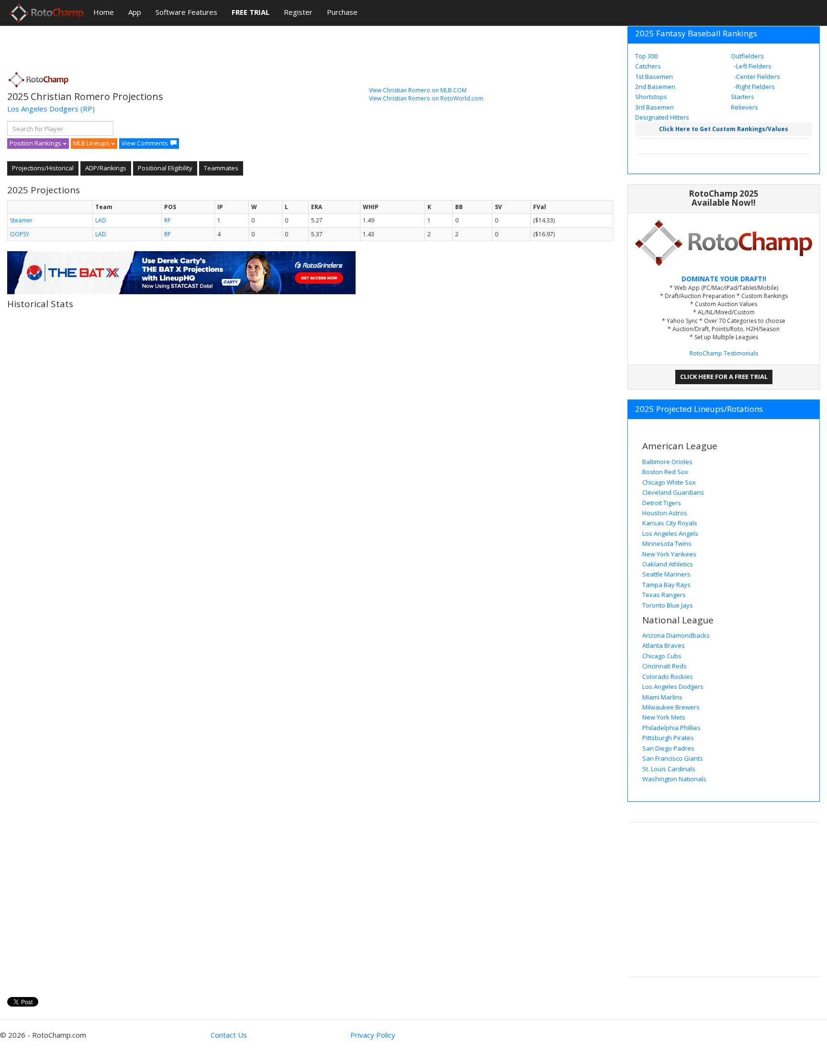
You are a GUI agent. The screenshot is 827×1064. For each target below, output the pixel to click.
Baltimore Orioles (667, 461)
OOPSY (19, 234)
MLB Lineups (92, 143)
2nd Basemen (655, 86)
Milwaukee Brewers (671, 707)
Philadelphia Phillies (671, 727)
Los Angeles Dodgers (42, 108)
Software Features (186, 12)
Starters (742, 96)
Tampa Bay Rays (666, 584)
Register (298, 12)
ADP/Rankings (105, 168)
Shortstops (651, 96)
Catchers (648, 66)
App (134, 12)
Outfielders (747, 56)
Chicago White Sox (669, 482)
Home (103, 12)
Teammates (221, 168)
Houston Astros (664, 513)
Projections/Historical (43, 168)
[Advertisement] (181, 45)
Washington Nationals (674, 779)
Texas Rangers (664, 594)
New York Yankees (669, 554)
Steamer (21, 220)
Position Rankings (36, 143)
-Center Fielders (756, 76)
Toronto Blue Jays (667, 605)
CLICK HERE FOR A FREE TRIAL (724, 376)
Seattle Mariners (666, 574)
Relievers (744, 107)
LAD (100, 220)
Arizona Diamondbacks (676, 635)
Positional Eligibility (165, 168)
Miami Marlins (662, 697)
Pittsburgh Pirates (668, 737)
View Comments (145, 143)
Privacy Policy (372, 1035)
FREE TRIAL (250, 12)
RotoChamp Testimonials (724, 353)
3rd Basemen (654, 107)
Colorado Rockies (667, 676)
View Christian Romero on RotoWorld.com (426, 98)
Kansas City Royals (669, 523)
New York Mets (663, 717)
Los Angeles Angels (670, 533)
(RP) (87, 108)
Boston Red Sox (665, 471)
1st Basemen (654, 76)
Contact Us (229, 1035)
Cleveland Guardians (673, 492)
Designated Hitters (662, 117)
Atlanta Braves (663, 645)
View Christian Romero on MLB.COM (418, 90)
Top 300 (646, 56)
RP (167, 220)
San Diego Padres (668, 748)
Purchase (342, 12)
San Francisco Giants (672, 758)
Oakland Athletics (667, 564)
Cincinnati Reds (664, 666)
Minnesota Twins (667, 543)
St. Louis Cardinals (668, 769)
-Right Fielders (754, 86)
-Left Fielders (752, 66)
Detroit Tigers (661, 503)
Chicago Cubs (662, 656)
